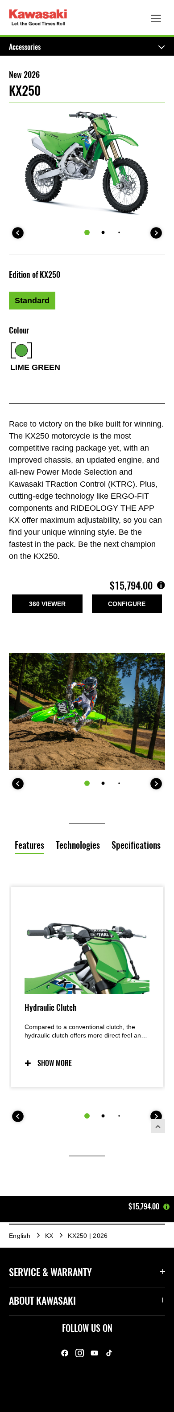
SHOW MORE (54, 1063)
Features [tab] (29, 845)
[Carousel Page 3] (119, 232)
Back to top (158, 1126)
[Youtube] (94, 1353)
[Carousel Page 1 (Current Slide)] (87, 232)
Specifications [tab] (136, 845)
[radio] (32, 300)
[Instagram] (79, 1353)
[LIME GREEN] (21, 350)
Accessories (25, 47)
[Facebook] (65, 1353)
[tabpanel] (87, 1031)
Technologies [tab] (78, 845)
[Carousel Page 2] (103, 232)
